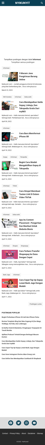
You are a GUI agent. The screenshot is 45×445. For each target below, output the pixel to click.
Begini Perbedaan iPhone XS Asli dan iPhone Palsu (20, 317)
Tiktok (15, 186)
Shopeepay (24, 246)
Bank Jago (6, 275)
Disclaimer (31, 433)
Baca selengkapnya (29, 86)
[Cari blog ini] (41, 3)
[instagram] (26, 422)
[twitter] (18, 422)
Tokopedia (23, 157)
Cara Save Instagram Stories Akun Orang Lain (18, 354)
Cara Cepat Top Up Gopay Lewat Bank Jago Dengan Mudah (31, 283)
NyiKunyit (22, 3)
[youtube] (34, 422)
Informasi (6, 68)
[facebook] (10, 422)
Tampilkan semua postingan (22, 62)
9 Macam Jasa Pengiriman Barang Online (28, 76)
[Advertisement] (22, 32)
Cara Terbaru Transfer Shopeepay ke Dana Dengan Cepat (29, 254)
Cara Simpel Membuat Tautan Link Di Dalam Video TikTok (29, 194)
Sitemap (40, 433)
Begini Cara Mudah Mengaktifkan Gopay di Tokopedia (30, 165)
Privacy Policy (15, 433)
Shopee (15, 246)
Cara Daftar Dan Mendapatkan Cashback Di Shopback (21, 358)
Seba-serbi (27, 97)
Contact (5, 433)
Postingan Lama (36, 304)
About (24, 433)
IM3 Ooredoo (7, 97)
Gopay (5, 157)
